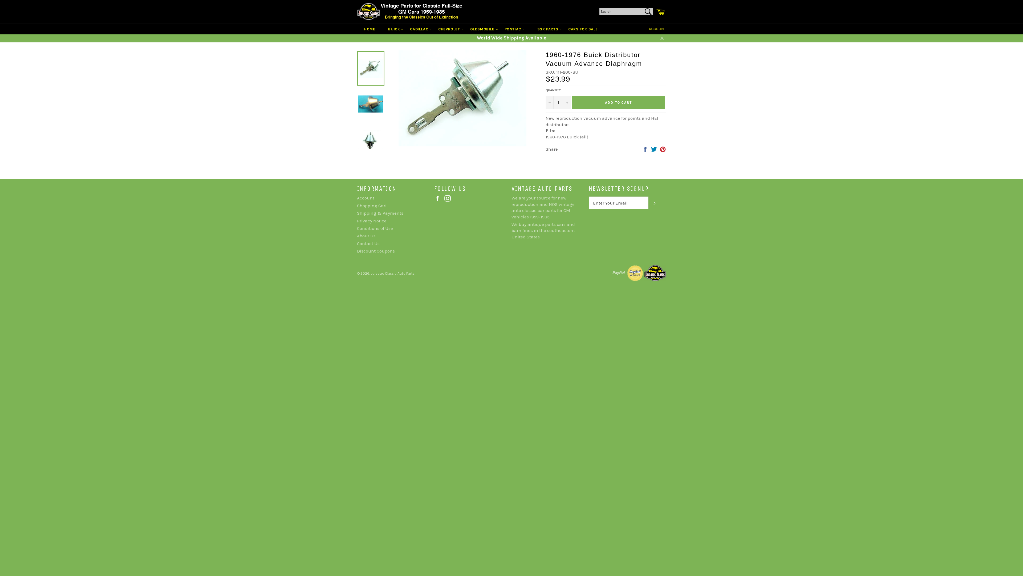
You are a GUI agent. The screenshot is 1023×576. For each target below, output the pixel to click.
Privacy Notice (372, 220)
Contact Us (368, 243)
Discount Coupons (376, 251)
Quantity (553, 90)
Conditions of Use (375, 228)
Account (657, 29)
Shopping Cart (372, 205)
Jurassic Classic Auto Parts (393, 273)
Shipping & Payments (380, 213)
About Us (366, 235)
